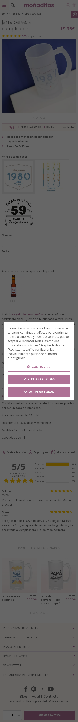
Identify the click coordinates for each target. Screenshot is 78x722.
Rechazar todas (41, 379)
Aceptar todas (41, 392)
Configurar (41, 367)
